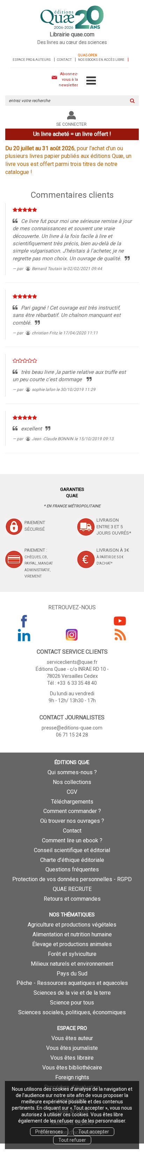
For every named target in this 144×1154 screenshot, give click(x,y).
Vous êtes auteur (72, 1038)
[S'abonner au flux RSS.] (120, 635)
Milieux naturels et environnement (72, 963)
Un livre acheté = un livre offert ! (72, 134)
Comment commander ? (72, 811)
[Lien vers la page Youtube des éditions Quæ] (120, 621)
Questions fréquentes (72, 869)
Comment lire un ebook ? (72, 840)
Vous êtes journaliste (72, 1048)
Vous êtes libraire (72, 1057)
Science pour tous (72, 1002)
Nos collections (72, 782)
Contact (64, 59)
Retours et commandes (72, 898)
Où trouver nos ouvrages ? (72, 821)
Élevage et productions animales (72, 944)
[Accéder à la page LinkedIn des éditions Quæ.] (24, 635)
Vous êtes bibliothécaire (72, 1067)
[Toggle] (91, 81)
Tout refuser (72, 1140)
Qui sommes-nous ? (72, 772)
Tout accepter (93, 1131)
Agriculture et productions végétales (72, 924)
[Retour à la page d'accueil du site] (72, 18)
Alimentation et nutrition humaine (72, 934)
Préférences (49, 1131)
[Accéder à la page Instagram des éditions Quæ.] (72, 635)
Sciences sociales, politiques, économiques (72, 1012)
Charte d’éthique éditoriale (72, 860)
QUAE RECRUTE (72, 889)
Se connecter (71, 124)
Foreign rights (72, 1077)
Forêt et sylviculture (72, 954)
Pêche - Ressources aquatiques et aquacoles (72, 983)
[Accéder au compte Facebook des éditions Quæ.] (24, 621)
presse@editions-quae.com (72, 728)
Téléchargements (72, 801)
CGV (72, 792)
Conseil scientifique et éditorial (72, 850)
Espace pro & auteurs (32, 59)
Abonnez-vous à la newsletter (68, 79)
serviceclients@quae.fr (72, 662)
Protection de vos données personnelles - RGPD (72, 879)
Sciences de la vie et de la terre (72, 992)
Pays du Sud (72, 973)
